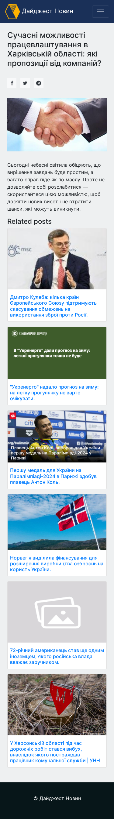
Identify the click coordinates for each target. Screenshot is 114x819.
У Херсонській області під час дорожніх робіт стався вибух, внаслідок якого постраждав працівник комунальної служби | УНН (55, 752)
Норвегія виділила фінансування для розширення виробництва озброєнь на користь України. (56, 563)
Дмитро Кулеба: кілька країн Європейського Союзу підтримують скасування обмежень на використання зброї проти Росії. (53, 306)
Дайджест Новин (46, 11)
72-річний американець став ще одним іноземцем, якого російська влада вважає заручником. (57, 656)
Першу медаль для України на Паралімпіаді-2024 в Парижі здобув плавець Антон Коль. (53, 476)
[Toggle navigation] (100, 11)
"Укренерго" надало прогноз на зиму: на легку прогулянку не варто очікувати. (54, 392)
